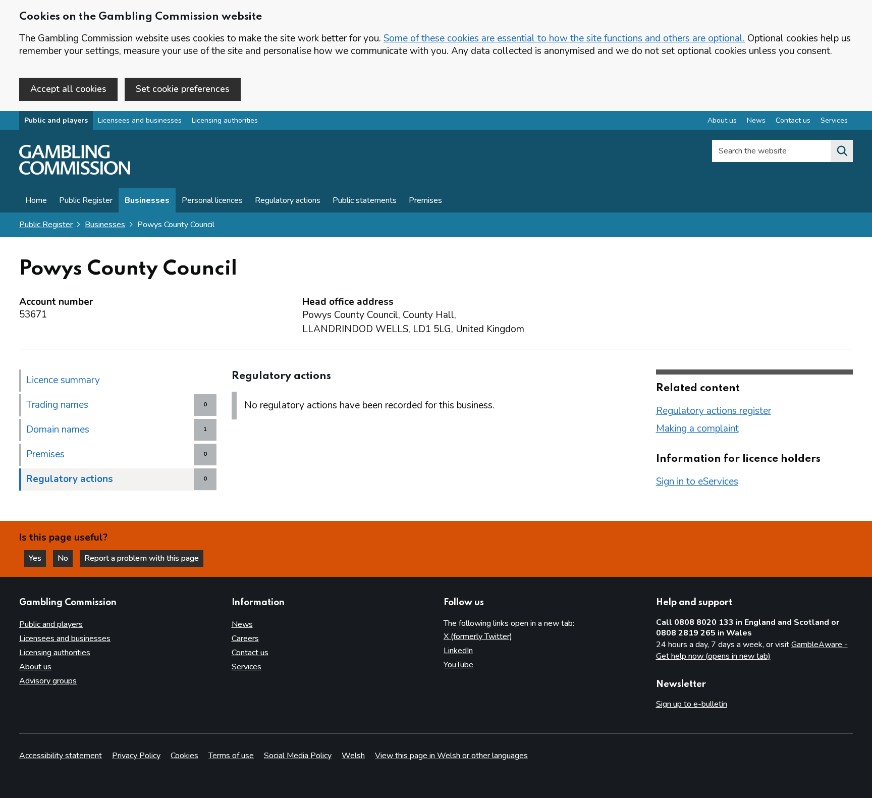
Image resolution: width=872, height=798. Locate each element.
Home (36, 200)
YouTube (458, 664)
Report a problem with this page (141, 558)
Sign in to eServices (697, 481)
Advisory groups (48, 680)
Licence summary (63, 380)
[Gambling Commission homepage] (74, 172)
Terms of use (231, 755)
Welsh (353, 755)
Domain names (57, 429)
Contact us (793, 120)
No (65, 558)
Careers (245, 638)
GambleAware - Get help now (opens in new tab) (752, 650)
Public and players (56, 120)
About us (722, 120)
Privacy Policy (136, 755)
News (756, 120)
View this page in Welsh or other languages (451, 755)
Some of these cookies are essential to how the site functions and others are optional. (564, 38)
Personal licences (212, 200)
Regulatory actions (287, 200)
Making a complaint (697, 428)
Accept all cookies (68, 89)
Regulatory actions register (713, 410)
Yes (37, 558)
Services (834, 120)
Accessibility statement (60, 755)
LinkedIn (458, 650)
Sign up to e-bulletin (691, 704)
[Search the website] (842, 151)
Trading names (57, 404)
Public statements (365, 200)
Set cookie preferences (183, 89)
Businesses (147, 200)
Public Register (86, 200)
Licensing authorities (225, 120)
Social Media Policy (298, 755)
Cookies (184, 755)
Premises (425, 200)
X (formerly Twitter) (478, 636)
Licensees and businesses (140, 120)
